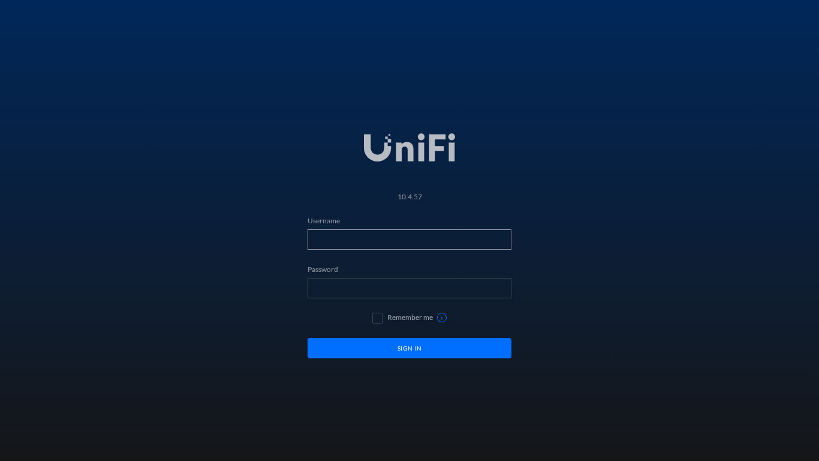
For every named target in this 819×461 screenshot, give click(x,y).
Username (324, 220)
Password (323, 269)
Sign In (410, 348)
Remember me (410, 317)
